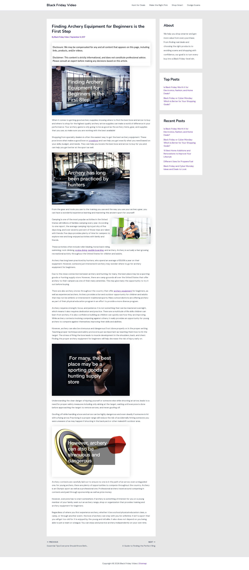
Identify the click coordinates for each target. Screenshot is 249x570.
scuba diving (81, 250)
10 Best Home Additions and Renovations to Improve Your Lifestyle (177, 153)
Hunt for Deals (138, 5)
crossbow (93, 140)
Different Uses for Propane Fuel (178, 161)
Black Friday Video (61, 5)
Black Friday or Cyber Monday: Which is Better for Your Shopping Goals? (180, 101)
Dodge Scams (193, 5)
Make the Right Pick (158, 5)
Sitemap (143, 563)
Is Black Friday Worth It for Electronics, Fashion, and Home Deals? (178, 90)
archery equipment (123, 291)
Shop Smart (177, 5)
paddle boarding (96, 250)
